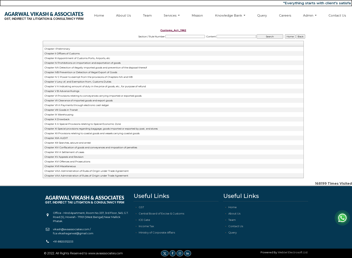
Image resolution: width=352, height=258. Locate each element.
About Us (123, 15)
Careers (285, 15)
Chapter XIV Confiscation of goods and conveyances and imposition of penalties (90, 147)
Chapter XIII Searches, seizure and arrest (67, 142)
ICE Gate (144, 219)
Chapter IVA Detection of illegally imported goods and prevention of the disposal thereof (95, 67)
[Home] (44, 15)
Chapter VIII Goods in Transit (61, 109)
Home (99, 15)
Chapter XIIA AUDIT (56, 138)
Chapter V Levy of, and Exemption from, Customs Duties (77, 81)
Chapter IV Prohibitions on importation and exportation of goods (82, 62)
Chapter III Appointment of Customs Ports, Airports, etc (77, 58)
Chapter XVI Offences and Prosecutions (67, 161)
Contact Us (337, 15)
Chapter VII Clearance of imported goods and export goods (78, 100)
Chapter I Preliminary (57, 48)
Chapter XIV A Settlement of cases (64, 152)
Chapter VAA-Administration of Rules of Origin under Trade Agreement (86, 170)
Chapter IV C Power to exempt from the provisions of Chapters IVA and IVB (88, 76)
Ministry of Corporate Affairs (157, 232)
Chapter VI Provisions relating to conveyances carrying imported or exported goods (93, 95)
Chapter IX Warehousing (58, 114)
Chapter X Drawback (56, 119)
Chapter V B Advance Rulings (61, 91)
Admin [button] (308, 15)
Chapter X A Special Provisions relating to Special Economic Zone (82, 123)
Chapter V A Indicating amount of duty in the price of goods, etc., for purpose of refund (95, 86)
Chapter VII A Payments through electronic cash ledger (76, 105)
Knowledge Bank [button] (229, 15)
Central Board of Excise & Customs (161, 213)
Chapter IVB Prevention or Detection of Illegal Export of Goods (80, 72)
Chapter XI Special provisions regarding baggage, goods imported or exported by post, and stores (101, 128)
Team (147, 15)
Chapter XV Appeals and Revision (64, 156)
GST (141, 207)
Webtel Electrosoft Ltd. (293, 252)
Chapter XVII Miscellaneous (60, 166)
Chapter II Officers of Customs (62, 53)
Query (262, 15)
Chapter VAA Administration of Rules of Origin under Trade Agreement (86, 175)
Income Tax (146, 226)
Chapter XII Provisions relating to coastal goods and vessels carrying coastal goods (92, 133)
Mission (197, 15)
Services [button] (170, 15)
